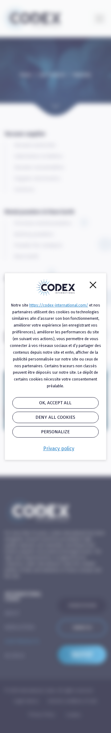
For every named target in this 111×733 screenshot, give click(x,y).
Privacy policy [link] (58, 448)
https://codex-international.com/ (58, 305)
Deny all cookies (55, 417)
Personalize (55, 431)
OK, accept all (55, 403)
